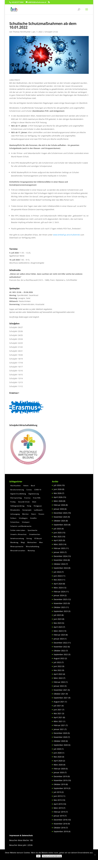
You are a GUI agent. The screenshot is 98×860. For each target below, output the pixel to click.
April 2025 (58, 540)
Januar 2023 (59, 638)
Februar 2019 (59, 812)
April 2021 (58, 717)
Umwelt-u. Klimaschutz (18, 534)
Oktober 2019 (59, 784)
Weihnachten (32, 542)
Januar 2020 (59, 772)
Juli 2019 (57, 792)
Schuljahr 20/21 (16, 351)
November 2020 (60, 737)
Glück (34, 502)
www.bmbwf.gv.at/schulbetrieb (66, 234)
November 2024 (60, 560)
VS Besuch (38, 538)
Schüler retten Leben (17, 530)
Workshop (31, 550)
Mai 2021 (58, 713)
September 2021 (61, 698)
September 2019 (61, 788)
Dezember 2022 (60, 642)
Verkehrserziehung (17, 538)
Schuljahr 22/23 (16, 343)
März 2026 (58, 501)
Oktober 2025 (59, 520)
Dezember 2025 (60, 513)
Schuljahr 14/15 (16, 374)
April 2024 (58, 583)
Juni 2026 (58, 489)
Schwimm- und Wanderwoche (20, 526)
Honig (29, 506)
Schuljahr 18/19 (16, 359)
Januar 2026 (59, 509)
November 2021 (60, 690)
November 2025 (60, 517)
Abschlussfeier (15, 485)
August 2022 (59, 658)
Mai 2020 (58, 757)
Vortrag (29, 538)
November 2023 (60, 603)
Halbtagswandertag (17, 506)
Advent (25, 485)
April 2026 (58, 497)
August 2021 (59, 701)
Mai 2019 (58, 800)
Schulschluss (14, 522)
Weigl (23, 542)
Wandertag (14, 542)
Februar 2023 (59, 635)
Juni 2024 (58, 576)
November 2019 (60, 780)
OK (38, 856)
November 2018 (60, 823)
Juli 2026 (57, 485)
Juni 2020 (58, 753)
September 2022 (61, 654)
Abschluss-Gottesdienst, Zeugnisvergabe (26, 263)
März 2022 (58, 678)
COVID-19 (37, 490)
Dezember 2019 (60, 776)
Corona (29, 490)
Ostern (33, 514)
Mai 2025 (58, 536)
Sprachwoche (32, 530)
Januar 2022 (59, 686)
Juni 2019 (58, 796)
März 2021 (58, 721)
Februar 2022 (59, 682)
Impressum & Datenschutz (21, 835)
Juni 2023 (58, 619)
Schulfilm (33, 518)
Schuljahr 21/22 (51, 32)
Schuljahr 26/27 (16, 327)
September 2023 (61, 611)
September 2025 (61, 524)
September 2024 (61, 568)
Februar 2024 (59, 591)
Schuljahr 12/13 (16, 382)
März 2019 (58, 808)
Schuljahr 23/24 (16, 339)
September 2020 (61, 745)
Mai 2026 (58, 493)
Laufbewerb (38, 510)
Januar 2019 (59, 816)
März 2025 (58, 544)
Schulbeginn (23, 518)
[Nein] (95, 854)
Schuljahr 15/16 (16, 370)
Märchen (25, 514)
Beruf (33, 485)
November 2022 (60, 646)
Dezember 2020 (60, 733)
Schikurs (13, 518)
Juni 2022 (58, 666)
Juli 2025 (57, 528)
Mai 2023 (58, 623)
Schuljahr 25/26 (16, 331)
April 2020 (58, 760)
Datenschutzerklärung (52, 856)
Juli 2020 (57, 749)
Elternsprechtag (16, 498)
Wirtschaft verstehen (17, 550)
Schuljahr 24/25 (16, 335)
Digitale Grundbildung (18, 494)
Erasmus (27, 498)
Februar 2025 (59, 548)
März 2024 (58, 587)
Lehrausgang (15, 514)
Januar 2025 (59, 552)
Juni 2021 (58, 709)
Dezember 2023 (60, 599)
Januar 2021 (59, 729)
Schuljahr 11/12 (16, 386)
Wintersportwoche (16, 546)
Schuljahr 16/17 (16, 366)
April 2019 (58, 804)
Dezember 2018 (60, 819)
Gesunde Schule (24, 502)
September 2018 (61, 831)
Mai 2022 (58, 670)
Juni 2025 (58, 532)
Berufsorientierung (17, 490)
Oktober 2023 (59, 607)
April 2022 (58, 674)
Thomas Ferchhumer (22, 32)
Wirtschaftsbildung (32, 546)
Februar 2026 (59, 505)
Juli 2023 (57, 615)
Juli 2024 (57, 572)
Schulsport (25, 522)
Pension (41, 514)
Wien (41, 542)
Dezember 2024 (60, 556)
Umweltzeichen (34, 534)
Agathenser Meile (16, 256)
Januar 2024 (59, 595)
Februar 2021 (59, 725)
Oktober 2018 (59, 827)
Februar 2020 (59, 768)
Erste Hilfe (36, 498)
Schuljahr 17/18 (16, 362)
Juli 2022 (57, 662)
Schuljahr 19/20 (16, 355)
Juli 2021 (57, 705)
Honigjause (38, 506)
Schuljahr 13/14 (16, 378)
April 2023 (58, 627)
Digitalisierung (33, 494)
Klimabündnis (15, 510)
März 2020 (58, 764)
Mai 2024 (58, 579)
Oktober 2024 (59, 564)
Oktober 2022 (59, 650)
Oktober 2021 (59, 694)
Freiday (13, 502)
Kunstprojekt (26, 510)
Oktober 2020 (59, 741)
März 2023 (58, 631)
